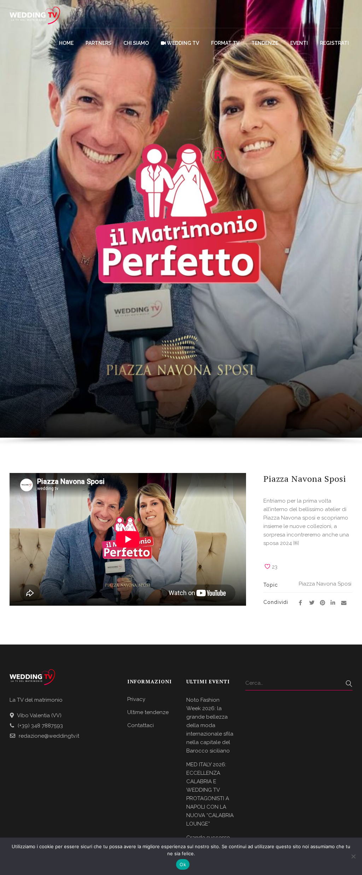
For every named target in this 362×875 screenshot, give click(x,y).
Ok (183, 864)
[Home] (35, 14)
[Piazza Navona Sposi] (300, 603)
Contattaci (140, 725)
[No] (353, 856)
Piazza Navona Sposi (325, 584)
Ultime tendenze (148, 712)
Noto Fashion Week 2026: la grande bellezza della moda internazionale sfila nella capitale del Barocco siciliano (209, 725)
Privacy (136, 699)
